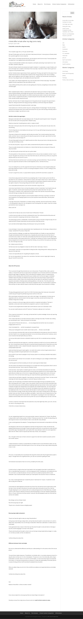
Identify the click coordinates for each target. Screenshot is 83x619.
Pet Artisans (47, 4)
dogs (63, 45)
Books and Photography (68, 73)
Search (72, 13)
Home (34, 4)
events (64, 47)
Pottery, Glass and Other (68, 80)
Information (71, 4)
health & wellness (66, 64)
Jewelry (64, 75)
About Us (40, 4)
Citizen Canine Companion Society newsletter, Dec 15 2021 (67, 30)
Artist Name (65, 71)
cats (63, 42)
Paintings (64, 77)
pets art (64, 57)
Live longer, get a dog (67, 24)
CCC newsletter (65, 53)
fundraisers (65, 49)
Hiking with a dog (66, 26)
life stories (64, 51)
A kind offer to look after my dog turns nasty (25, 41)
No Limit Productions (53, 616)
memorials (64, 55)
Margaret (11, 43)
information (65, 62)
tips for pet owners (66, 59)
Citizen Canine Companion (59, 4)
